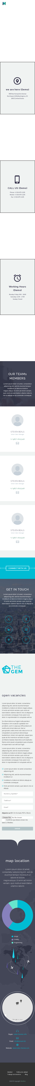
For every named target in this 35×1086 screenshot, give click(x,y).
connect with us (17, 568)
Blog (26, 1074)
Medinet (10, 1072)
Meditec (23, 1081)
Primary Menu (31, 3)
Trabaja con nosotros (14, 1074)
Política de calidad (22, 1072)
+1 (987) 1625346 (17, 439)
